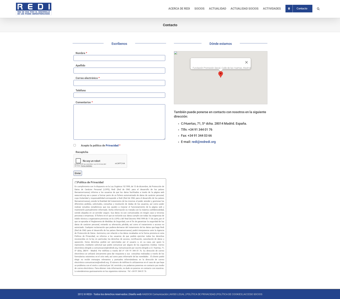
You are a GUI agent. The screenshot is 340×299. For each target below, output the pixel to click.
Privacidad (112, 145)
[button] (318, 8)
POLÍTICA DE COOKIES (229, 294)
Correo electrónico (88, 78)
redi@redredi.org (204, 142)
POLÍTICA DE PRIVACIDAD (200, 294)
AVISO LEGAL (177, 294)
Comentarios (84, 102)
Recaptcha (82, 152)
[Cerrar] (246, 62)
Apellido (80, 65)
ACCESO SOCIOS (253, 294)
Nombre (81, 53)
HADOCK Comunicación (155, 294)
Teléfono (81, 90)
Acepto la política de (100, 145)
